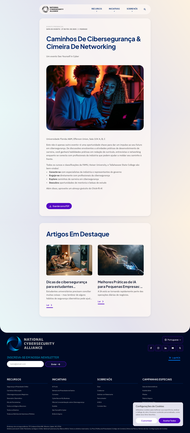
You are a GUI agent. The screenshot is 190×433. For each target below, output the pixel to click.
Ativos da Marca (132, 429)
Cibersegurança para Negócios (17, 394)
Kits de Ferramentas (13, 402)
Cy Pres (92, 429)
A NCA (99, 402)
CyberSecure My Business (61, 398)
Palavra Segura (147, 398)
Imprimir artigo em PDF (59, 207)
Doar (99, 386)
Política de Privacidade (103, 429)
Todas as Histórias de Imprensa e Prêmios (20, 414)
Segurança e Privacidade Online (17, 386)
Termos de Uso (143, 429)
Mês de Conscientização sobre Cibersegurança (68, 402)
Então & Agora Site (148, 402)
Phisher (144, 394)
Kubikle (54, 406)
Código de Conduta (119, 429)
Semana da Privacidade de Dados (63, 390)
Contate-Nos (101, 406)
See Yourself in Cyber (59, 410)
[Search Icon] (145, 9)
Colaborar (100, 390)
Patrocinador (101, 398)
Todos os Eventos (13, 410)
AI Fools (55, 386)
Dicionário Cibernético (14, 398)
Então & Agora (57, 414)
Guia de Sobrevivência (149, 386)
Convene (55, 394)
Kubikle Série (146, 390)
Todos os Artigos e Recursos (16, 406)
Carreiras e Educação (14, 390)
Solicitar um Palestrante (105, 394)
